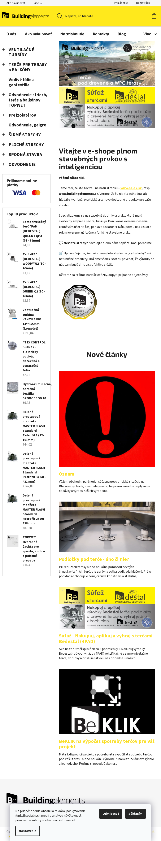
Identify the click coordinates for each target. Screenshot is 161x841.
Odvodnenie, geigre (27, 125)
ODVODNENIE (22, 164)
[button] (67, 63)
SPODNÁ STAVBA (25, 155)
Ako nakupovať (15, 3)
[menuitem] (11, 34)
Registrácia (143, 3)
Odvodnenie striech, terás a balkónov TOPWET (28, 100)
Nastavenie (27, 831)
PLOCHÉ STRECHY (26, 145)
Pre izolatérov (22, 115)
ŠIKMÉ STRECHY (25, 135)
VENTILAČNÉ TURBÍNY (21, 52)
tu (75, 820)
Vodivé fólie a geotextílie (22, 82)
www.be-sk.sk (131, 188)
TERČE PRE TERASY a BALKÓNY (28, 67)
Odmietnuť (111, 813)
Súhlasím (136, 813)
